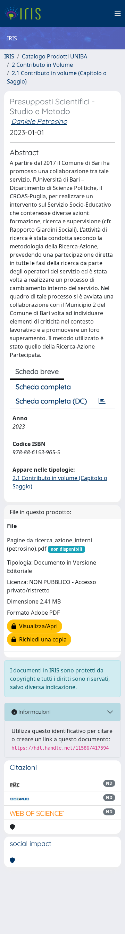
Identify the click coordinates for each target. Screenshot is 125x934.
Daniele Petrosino (39, 121)
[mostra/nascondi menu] (118, 13)
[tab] (102, 401)
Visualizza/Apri (37, 626)
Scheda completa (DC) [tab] (51, 401)
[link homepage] (25, 13)
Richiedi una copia (41, 639)
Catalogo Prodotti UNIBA (54, 56)
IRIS (9, 56)
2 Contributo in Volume (42, 65)
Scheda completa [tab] (43, 386)
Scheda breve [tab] (37, 371)
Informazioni (33, 711)
